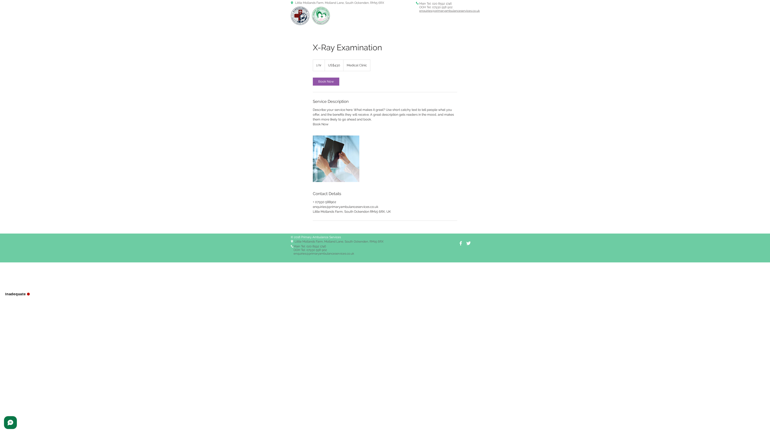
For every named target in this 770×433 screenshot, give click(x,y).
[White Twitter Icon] (468, 243)
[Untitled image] (336, 159)
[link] (326, 82)
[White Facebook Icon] (461, 243)
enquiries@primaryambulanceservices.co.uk (449, 11)
